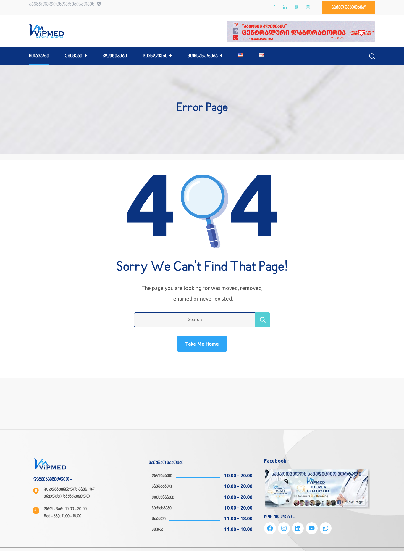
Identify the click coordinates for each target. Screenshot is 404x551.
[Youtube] (312, 528)
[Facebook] (270, 528)
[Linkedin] (298, 528)
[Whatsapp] (326, 528)
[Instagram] (284, 528)
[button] (348, 7)
